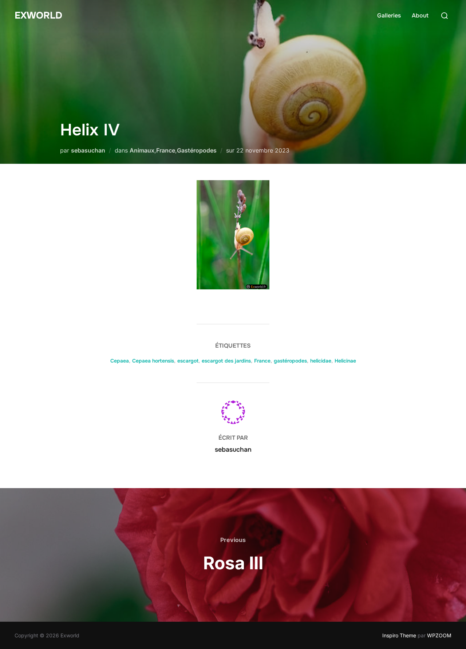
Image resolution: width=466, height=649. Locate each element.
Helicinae (345, 360)
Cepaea (119, 360)
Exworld (38, 15)
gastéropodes (290, 360)
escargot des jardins (226, 360)
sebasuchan (88, 150)
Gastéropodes (197, 150)
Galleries (389, 15)
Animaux (142, 150)
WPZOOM (439, 635)
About (420, 15)
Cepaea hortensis (153, 360)
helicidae (320, 360)
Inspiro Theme (399, 635)
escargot (187, 360)
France (165, 150)
